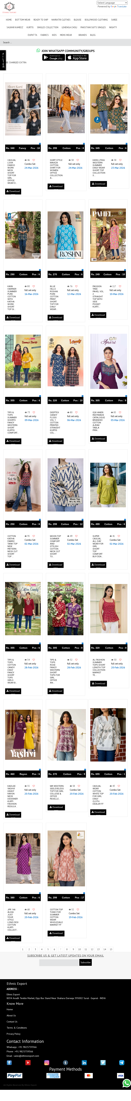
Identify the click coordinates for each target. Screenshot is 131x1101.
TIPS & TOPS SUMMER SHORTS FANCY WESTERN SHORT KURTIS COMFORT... (13, 422)
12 (92, 949)
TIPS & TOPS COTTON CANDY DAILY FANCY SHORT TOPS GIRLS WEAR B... (12, 671)
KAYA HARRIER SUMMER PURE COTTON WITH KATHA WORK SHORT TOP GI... (12, 297)
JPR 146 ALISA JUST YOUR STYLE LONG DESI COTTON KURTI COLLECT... (13, 919)
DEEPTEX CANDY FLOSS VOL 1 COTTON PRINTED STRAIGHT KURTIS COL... (55, 422)
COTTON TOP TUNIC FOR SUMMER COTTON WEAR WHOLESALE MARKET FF (56, 917)
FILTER (3, 60)
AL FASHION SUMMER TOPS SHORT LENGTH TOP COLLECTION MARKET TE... (99, 667)
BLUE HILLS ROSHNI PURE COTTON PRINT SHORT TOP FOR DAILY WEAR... (54, 297)
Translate (122, 6)
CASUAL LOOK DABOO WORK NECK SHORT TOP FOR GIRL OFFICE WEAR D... (12, 171)
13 (98, 949)
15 (111, 949)
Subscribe (86, 962)
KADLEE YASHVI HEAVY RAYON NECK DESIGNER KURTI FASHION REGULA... (13, 796)
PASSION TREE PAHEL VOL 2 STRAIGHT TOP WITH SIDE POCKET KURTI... (98, 296)
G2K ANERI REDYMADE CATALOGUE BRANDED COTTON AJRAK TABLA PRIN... (99, 421)
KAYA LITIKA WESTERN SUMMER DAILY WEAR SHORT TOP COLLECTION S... (99, 168)
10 (79, 949)
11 (86, 949)
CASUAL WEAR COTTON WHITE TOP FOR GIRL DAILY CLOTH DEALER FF (98, 795)
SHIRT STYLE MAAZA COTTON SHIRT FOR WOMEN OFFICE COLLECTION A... (56, 169)
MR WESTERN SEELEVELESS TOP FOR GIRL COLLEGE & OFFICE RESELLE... (57, 792)
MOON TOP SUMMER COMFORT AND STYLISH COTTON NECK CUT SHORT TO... (55, 546)
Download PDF (14, 192)
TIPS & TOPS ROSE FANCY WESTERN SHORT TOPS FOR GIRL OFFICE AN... (55, 671)
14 (105, 949)
